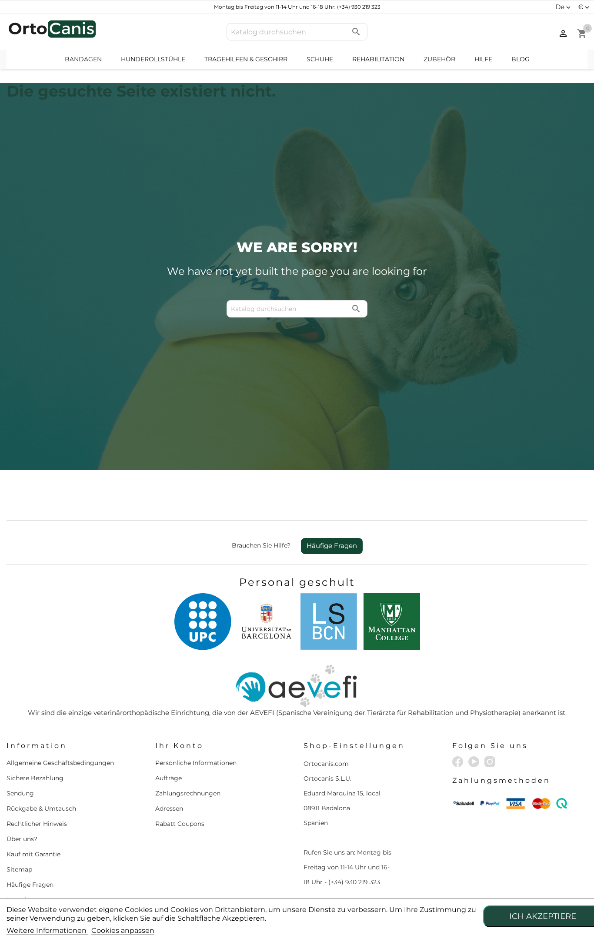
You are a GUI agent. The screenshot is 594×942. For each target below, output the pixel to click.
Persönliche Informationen (196, 763)
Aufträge (168, 778)
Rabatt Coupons (179, 824)
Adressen (169, 808)
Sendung (20, 793)
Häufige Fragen (332, 545)
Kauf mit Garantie (33, 854)
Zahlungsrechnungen (187, 793)
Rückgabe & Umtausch (41, 808)
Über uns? (22, 839)
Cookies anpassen (122, 930)
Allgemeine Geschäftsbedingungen (60, 763)
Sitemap (19, 869)
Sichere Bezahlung (35, 778)
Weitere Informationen (47, 930)
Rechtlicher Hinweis (37, 824)
